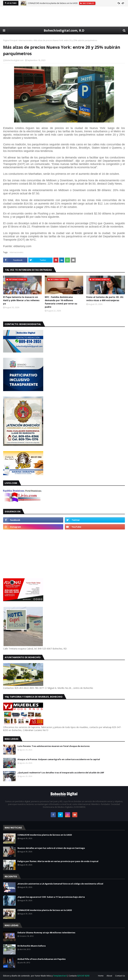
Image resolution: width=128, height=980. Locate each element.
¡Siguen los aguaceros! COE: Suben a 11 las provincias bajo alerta (51, 896)
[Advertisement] (64, 16)
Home (100, 975)
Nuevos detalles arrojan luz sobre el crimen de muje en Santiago (51, 848)
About (109, 975)
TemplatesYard (60, 975)
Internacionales (25, 40)
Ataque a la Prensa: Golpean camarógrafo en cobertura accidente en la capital (58, 759)
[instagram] (33, 526)
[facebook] (33, 520)
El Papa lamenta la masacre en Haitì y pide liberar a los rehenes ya (21, 300)
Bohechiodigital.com (14, 60)
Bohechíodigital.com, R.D (64, 30)
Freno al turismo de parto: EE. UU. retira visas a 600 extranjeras (105, 299)
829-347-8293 (83, 975)
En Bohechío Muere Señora (31, 945)
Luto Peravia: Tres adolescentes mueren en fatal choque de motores (53, 746)
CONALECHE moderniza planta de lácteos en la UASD (53, 3)
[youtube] (95, 526)
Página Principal (10, 40)
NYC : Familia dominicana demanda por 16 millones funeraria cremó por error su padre (61, 302)
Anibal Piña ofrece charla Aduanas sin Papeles (41, 959)
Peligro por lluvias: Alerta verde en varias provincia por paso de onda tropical (57, 861)
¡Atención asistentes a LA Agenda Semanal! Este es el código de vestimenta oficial (60, 883)
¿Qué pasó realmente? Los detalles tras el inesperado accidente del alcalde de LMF (60, 772)
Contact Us (120, 975)
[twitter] (95, 520)
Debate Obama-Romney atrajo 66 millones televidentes (46, 932)
